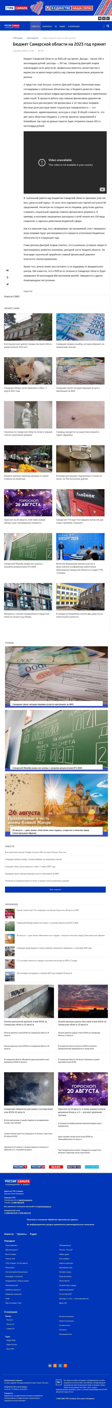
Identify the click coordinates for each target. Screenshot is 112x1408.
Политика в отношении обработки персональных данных (52, 1220)
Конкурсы (47, 27)
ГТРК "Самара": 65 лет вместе (16, 1263)
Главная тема (10, 1258)
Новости (35, 27)
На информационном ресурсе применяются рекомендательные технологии (60, 1224)
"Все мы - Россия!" (66, 1250)
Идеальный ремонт (66, 1290)
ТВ (56, 27)
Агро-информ (64, 1258)
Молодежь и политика (14, 1276)
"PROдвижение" (65, 1245)
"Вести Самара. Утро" (13, 1303)
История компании (66, 1316)
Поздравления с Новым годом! (17, 1281)
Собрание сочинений (13, 1294)
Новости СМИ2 (12, 296)
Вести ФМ (10, 1349)
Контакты (63, 1330)
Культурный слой (65, 1267)
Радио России (11, 1344)
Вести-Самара (10, 1254)
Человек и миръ (65, 1272)
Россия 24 (10, 1324)
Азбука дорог (64, 1254)
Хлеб (7, 1298)
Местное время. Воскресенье (16, 1272)
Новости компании (66, 1321)
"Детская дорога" (11, 1250)
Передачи (9, 1241)
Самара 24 (10, 1328)
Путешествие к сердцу (67, 1285)
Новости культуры (66, 1263)
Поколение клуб (11, 1285)
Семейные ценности (13, 1290)
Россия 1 (9, 1320)
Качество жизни (65, 1276)
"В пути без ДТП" (65, 1294)
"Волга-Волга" (64, 1281)
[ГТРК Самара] (17, 27)
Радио (62, 27)
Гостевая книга (64, 1325)
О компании (74, 27)
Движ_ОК (63, 1303)
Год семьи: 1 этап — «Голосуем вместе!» (74, 1298)
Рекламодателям (65, 1334)
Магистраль (9, 1267)
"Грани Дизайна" (11, 1245)
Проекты (22, 1234)
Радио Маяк (10, 1340)
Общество (28, 291)
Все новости (55, 889)
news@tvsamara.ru (25, 1200)
